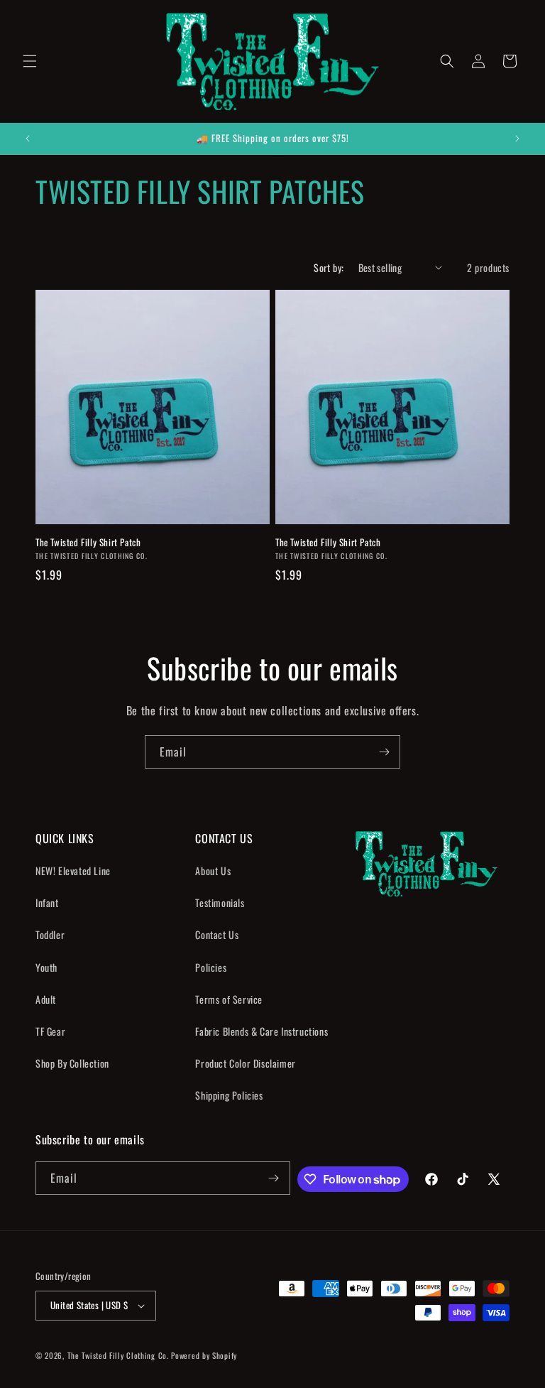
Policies (210, 967)
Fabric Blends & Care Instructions (261, 1031)
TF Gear (50, 1031)
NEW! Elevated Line (73, 870)
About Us (213, 870)
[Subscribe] (384, 752)
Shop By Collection (72, 1063)
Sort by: (328, 267)
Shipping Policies (229, 1095)
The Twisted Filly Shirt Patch (88, 542)
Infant (47, 902)
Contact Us (216, 934)
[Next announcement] (517, 138)
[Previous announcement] (27, 138)
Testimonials (219, 902)
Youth (46, 967)
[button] (29, 61)
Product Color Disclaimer (245, 1063)
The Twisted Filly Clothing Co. (119, 1355)
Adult (45, 999)
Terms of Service (229, 999)
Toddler (50, 934)
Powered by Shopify (204, 1355)
